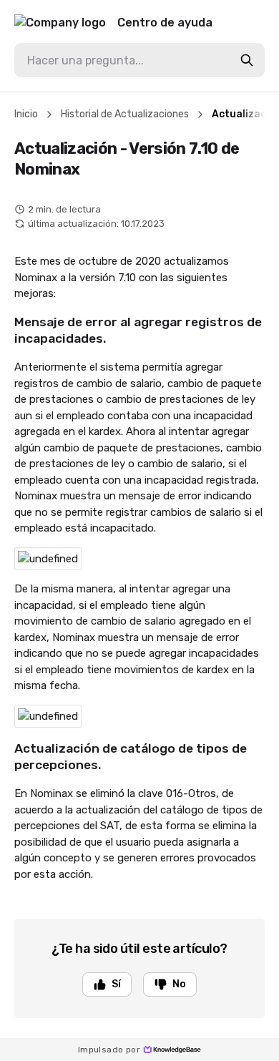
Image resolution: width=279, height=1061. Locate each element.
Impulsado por (109, 1050)
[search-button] (247, 60)
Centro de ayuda (164, 22)
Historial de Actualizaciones (125, 114)
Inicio (26, 114)
